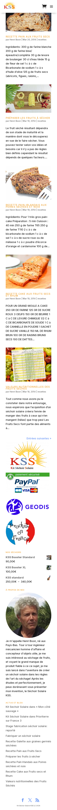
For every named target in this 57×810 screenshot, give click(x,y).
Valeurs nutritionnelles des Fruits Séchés (28, 387)
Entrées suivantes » (39, 438)
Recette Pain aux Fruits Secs (28, 36)
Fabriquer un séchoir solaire (23, 735)
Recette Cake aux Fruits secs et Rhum (28, 294)
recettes (42, 39)
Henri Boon (15, 39)
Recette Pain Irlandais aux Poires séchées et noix (26, 205)
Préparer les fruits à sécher (28, 117)
